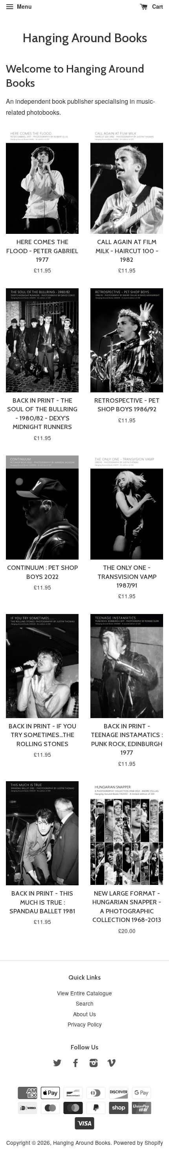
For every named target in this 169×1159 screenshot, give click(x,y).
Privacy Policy (85, 1024)
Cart (157, 6)
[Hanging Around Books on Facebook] (75, 1064)
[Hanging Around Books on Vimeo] (111, 1064)
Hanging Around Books (84, 37)
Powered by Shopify (138, 1142)
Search (85, 1003)
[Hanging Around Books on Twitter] (57, 1064)
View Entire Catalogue (84, 993)
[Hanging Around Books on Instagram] (93, 1064)
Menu (23, 6)
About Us (84, 1014)
